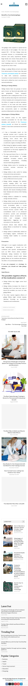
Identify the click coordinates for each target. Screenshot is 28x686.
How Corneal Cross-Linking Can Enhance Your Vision (14, 471)
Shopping (5, 671)
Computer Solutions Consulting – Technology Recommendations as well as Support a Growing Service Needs (19, 570)
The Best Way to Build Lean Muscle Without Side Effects (14, 432)
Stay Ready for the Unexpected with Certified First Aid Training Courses (14, 464)
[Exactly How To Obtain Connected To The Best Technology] (8, 586)
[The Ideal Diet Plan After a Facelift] (14, 489)
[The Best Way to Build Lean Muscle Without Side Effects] (14, 416)
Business (5, 659)
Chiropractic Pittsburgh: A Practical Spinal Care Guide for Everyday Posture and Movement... (14, 363)
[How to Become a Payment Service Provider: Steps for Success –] (8, 529)
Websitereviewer (18, 680)
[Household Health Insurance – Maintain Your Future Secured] (8, 556)
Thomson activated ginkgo (9, 307)
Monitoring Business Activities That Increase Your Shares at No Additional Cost (13, 636)
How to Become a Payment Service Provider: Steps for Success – (19, 528)
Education (5, 669)
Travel (4, 664)
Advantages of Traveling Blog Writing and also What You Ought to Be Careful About (19, 542)
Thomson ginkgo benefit (8, 310)
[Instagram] (12, 684)
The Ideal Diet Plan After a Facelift (14, 504)
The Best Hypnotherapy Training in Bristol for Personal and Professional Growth (14, 398)
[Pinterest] (15, 684)
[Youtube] (18, 684)
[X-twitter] (9, 684)
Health (4, 661)
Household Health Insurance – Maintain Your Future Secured (19, 555)
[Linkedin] (21, 684)
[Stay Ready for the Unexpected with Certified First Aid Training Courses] (14, 449)
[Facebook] (7, 684)
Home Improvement (8, 666)
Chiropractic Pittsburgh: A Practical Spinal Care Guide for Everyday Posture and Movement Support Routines (12, 611)
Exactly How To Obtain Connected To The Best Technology (18, 586)
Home (3, 11)
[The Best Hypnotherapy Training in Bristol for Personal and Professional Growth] (14, 381)
